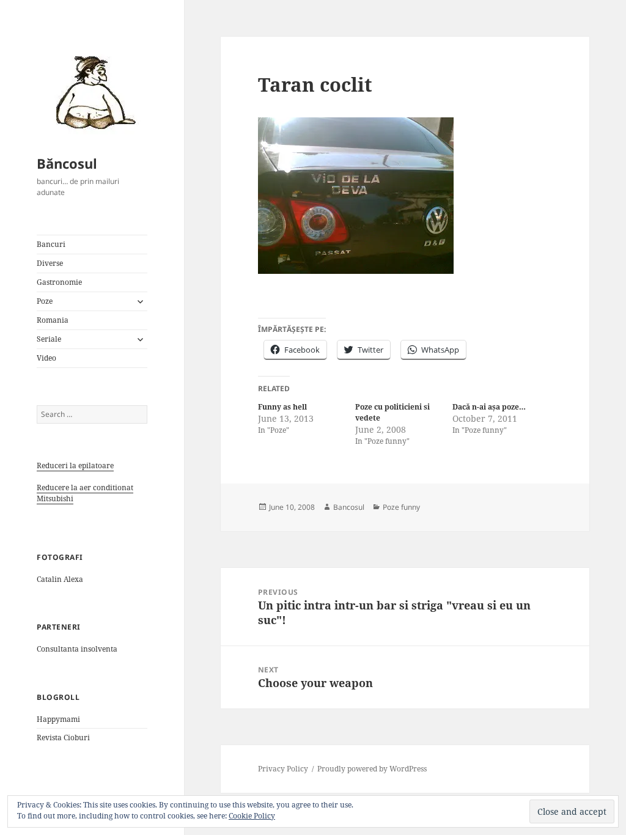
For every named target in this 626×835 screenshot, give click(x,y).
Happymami (58, 719)
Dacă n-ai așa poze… (489, 407)
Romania (52, 320)
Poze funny (401, 507)
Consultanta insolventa (77, 649)
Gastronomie (59, 282)
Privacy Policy (283, 768)
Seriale (49, 339)
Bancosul (348, 507)
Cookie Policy (252, 816)
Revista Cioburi (63, 737)
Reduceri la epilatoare (75, 465)
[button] (92, 92)
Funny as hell (282, 407)
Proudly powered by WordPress (372, 768)
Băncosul (67, 163)
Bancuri (51, 244)
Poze (45, 301)
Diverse (50, 263)
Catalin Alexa (60, 579)
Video (46, 358)
